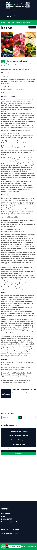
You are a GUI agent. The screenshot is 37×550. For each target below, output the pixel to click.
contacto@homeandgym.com (13, 522)
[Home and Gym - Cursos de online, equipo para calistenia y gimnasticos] (18, 5)
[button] (3, 546)
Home (3, 22)
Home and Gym (13, 64)
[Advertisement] (18, 481)
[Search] (20, 417)
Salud (8, 22)
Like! (17, 534)
